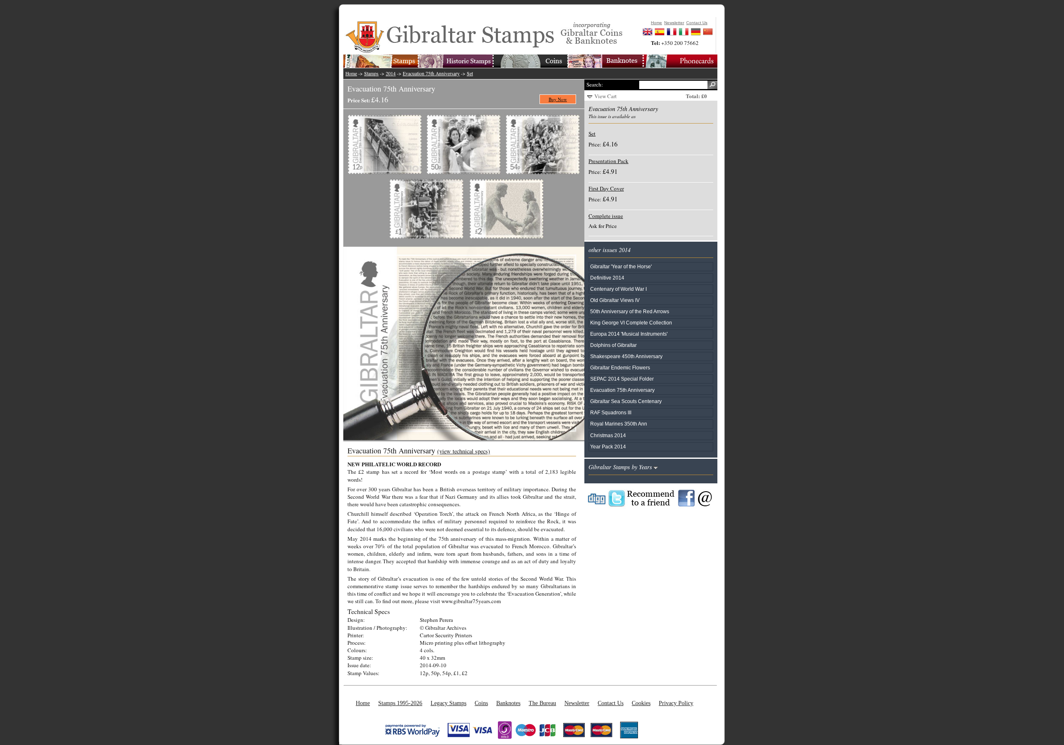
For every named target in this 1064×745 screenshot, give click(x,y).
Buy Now (558, 99)
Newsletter (576, 703)
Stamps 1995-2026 (400, 703)
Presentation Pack (608, 161)
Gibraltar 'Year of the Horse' (621, 266)
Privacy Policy (676, 703)
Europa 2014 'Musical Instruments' (628, 334)
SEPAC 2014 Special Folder (622, 378)
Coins (481, 703)
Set (470, 73)
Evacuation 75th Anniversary (431, 73)
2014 (391, 73)
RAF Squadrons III (610, 412)
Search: (594, 84)
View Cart (605, 96)
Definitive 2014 (607, 277)
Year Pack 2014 (608, 446)
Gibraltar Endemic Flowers (620, 367)
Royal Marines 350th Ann (618, 423)
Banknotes (508, 703)
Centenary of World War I (618, 289)
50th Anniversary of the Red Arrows (629, 311)
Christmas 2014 (608, 435)
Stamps (371, 73)
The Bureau (542, 703)
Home (351, 73)
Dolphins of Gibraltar (613, 345)
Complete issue (606, 216)
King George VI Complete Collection (631, 322)
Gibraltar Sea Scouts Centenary (626, 401)
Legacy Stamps (448, 703)
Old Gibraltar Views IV (615, 300)
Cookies (641, 703)
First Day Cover (606, 188)
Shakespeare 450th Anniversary (626, 356)
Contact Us (610, 703)
